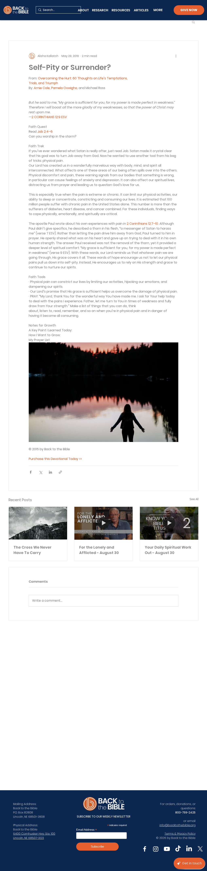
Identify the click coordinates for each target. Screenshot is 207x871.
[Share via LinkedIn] (50, 472)
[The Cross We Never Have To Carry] (38, 523)
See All (194, 499)
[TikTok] (178, 848)
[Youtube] (166, 848)
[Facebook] (144, 848)
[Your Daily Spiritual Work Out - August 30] (169, 523)
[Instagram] (155, 848)
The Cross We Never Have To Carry (33, 550)
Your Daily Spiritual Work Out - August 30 (168, 550)
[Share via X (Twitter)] (40, 472)
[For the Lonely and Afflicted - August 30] (103, 523)
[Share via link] (60, 472)
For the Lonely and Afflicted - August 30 (99, 550)
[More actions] (175, 56)
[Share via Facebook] (31, 472)
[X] (200, 848)
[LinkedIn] (189, 848)
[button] (193, 21)
